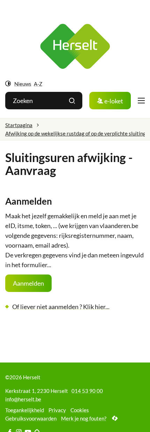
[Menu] (141, 100)
